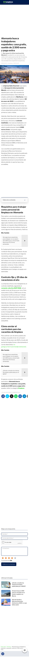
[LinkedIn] (20, 396)
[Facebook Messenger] (7, 396)
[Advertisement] (14, 20)
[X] (11, 396)
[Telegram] (24, 396)
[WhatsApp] (16, 396)
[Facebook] (3, 396)
